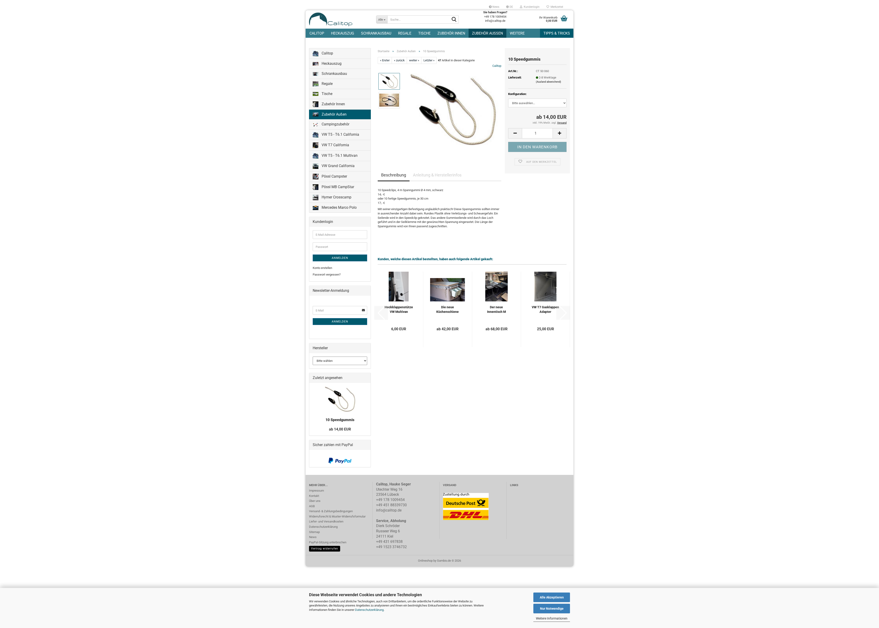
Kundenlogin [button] (531, 6)
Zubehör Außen (487, 33)
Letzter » (428, 60)
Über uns (314, 501)
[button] (509, 6)
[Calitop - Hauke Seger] (339, 19)
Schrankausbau (376, 33)
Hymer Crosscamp (336, 197)
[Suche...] (454, 20)
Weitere (517, 33)
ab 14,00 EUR (340, 429)
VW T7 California (335, 145)
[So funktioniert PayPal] (339, 460)
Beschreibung (393, 175)
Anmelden (340, 258)
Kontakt (314, 496)
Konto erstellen (322, 268)
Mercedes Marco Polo (339, 207)
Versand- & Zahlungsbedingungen (331, 511)
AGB (312, 506)
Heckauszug (342, 33)
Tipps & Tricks (556, 33)
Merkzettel (556, 6)
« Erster (385, 60)
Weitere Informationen (551, 618)
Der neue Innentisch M (496, 309)
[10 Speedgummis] (452, 109)
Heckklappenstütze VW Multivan (399, 309)
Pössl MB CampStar (337, 187)
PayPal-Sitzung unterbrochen (327, 542)
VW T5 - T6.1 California (340, 134)
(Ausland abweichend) (548, 81)
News (495, 6)
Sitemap (314, 532)
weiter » (414, 60)
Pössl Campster (334, 176)
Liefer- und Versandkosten (326, 521)
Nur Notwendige (552, 608)
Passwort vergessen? (327, 274)
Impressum (316, 490)
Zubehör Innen (451, 33)
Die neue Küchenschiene (447, 309)
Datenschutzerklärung (369, 610)
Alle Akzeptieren (552, 597)
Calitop (316, 33)
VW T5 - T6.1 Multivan (339, 155)
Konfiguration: (517, 94)
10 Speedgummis (340, 420)
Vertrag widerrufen (324, 548)
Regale (404, 33)
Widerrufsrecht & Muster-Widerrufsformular (337, 516)
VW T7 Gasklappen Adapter (545, 309)
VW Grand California (338, 166)
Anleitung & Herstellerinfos (437, 175)
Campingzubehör (335, 124)
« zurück (399, 60)
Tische (424, 33)
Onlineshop (425, 560)
